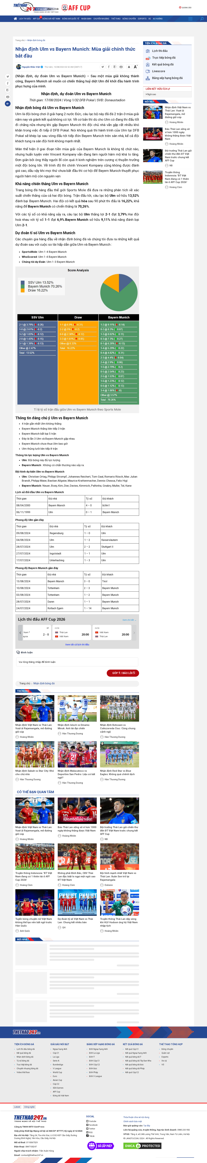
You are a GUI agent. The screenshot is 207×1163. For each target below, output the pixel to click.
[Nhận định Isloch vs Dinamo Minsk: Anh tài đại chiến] (77, 708)
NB (106, 839)
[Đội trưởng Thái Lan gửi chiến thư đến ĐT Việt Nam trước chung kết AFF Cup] (119, 811)
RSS (90, 1132)
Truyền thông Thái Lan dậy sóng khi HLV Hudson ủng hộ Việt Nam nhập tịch (119, 922)
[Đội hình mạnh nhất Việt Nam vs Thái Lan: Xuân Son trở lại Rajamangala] (119, 856)
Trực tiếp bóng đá (24, 1065)
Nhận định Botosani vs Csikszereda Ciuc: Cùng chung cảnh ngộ (117, 728)
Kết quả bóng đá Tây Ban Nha (138, 1061)
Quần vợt (166, 1053)
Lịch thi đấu (25, 19)
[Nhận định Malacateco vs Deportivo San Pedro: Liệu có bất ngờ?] (77, 754)
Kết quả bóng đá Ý (133, 1057)
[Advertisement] (103, 29)
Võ (163, 1065)
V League (57, 1068)
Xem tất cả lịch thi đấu (77, 644)
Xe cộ (164, 1061)
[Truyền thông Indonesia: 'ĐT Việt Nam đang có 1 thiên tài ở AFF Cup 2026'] (34, 856)
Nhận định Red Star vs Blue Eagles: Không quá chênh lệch (117, 772)
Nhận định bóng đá (36, 40)
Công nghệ (29, 1107)
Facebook (93, 1125)
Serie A (56, 1061)
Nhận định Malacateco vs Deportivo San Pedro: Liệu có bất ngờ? (76, 774)
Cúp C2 (56, 1084)
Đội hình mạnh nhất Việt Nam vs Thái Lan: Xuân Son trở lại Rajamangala (118, 876)
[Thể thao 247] (36, 7)
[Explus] (77, 658)
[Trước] (20, 633)
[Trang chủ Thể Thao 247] (15, 19)
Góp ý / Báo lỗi (122, 673)
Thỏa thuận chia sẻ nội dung (136, 1117)
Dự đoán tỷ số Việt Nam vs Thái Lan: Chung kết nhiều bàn (75, 921)
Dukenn (109, 885)
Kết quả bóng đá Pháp (134, 1068)
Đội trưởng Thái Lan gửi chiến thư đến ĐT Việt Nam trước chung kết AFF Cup (119, 830)
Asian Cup (57, 1080)
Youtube (92, 1121)
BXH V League (95, 1076)
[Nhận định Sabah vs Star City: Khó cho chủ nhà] (34, 754)
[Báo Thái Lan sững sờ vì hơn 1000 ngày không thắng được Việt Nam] (77, 811)
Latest (17, 1107)
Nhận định (86, 19)
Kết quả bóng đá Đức (134, 1065)
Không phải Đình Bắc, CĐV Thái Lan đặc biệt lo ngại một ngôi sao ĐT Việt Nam (76, 876)
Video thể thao (23, 1072)
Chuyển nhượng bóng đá (27, 1068)
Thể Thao (115, 19)
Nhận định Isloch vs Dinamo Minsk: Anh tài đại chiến (73, 727)
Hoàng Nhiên (27, 737)
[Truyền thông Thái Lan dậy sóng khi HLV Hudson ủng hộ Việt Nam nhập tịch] (119, 902)
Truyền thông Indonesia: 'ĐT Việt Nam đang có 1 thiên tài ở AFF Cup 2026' (33, 876)
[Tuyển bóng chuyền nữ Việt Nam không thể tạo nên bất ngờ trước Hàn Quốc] (34, 902)
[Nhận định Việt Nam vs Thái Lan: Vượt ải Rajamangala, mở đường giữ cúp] (34, 708)
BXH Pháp (93, 1072)
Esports (142, 19)
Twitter (91, 1129)
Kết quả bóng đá (24, 1053)
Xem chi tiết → (129, 619)
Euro (55, 1076)
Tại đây (146, 1125)
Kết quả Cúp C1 (132, 1049)
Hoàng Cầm (26, 885)
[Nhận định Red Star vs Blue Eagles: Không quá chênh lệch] (119, 754)
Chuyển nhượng (101, 19)
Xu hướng (158, 19)
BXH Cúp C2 (94, 1065)
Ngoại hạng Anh (60, 1049)
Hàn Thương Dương (72, 733)
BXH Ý (92, 1057)
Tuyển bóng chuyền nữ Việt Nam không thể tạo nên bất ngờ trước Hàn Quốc (33, 922)
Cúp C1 (56, 1053)
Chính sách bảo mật (132, 1121)
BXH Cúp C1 (94, 1061)
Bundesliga (58, 1065)
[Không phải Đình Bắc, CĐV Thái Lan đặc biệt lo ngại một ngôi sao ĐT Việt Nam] (77, 856)
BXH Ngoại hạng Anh (98, 1049)
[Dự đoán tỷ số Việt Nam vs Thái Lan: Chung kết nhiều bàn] (77, 902)
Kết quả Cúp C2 (132, 1072)
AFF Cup (56, 1092)
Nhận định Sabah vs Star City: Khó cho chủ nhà (34, 772)
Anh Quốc (25, 931)
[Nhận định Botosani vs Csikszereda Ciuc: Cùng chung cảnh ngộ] (119, 708)
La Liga (56, 1057)
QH (63, 927)
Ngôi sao (151, 94)
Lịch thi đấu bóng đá (26, 1049)
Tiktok (91, 1136)
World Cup (57, 1072)
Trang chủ (20, 40)
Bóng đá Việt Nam (51, 19)
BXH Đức (93, 1068)
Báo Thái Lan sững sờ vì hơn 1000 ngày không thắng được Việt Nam (77, 829)
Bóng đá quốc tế (70, 19)
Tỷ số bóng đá (23, 1061)
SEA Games (58, 1088)
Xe (149, 19)
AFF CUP (36, 19)
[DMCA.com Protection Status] (143, 1146)
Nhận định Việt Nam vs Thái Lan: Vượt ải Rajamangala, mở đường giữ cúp (33, 728)
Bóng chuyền (129, 19)
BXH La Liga (94, 1053)
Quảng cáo (186, 8)
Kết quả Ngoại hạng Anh (136, 1053)
